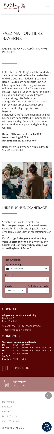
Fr (3, 353)
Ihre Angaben (13, 259)
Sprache (9, 286)
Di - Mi (5, 347)
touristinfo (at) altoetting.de (18, 329)
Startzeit (9, 275)
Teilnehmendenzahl (38, 286)
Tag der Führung (13, 264)
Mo (4, 344)
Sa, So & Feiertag (6, 357)
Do (3, 350)
